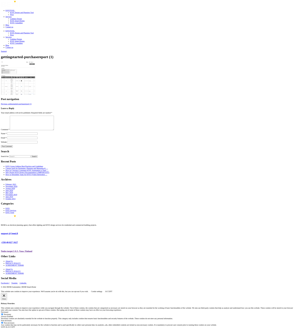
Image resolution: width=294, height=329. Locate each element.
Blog (7, 25)
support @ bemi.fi (9, 233)
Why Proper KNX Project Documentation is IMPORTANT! (27, 173)
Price (12, 15)
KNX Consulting (16, 23)
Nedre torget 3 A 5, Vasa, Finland (16, 251)
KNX (8, 208)
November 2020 (11, 186)
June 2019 (9, 197)
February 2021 (11, 184)
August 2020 (10, 188)
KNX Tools (10, 213)
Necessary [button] (4, 312)
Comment (5, 129)
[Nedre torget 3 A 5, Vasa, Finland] (1, 247)
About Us (9, 261)
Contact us (9, 27)
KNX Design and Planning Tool (22, 13)
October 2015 (11, 199)
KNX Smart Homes (17, 21)
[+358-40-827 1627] (1, 238)
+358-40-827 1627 (9, 242)
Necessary (7, 314)
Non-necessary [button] (6, 321)
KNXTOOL (10, 10)
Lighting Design (16, 19)
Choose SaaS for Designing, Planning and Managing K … (27, 168)
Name (4, 134)
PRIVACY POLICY (13, 263)
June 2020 (9, 191)
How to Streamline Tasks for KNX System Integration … (26, 175)
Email (4, 138)
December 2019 (11, 195)
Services (9, 17)
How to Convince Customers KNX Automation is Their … (27, 170)
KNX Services (11, 210)
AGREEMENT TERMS (15, 265)
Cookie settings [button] (96, 291)
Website (4, 142)
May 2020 (9, 193)
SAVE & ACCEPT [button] (8, 327)
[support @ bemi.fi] (1, 229)
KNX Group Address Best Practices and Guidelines (24, 166)
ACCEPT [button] (108, 291)
